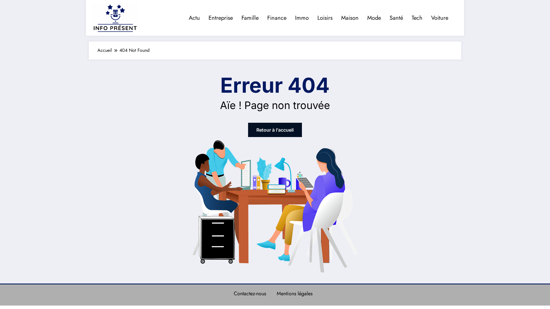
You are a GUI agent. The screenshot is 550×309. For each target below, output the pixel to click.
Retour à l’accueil (275, 130)
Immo (302, 18)
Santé (396, 18)
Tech (417, 18)
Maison (350, 18)
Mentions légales (295, 293)
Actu (194, 18)
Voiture (439, 18)
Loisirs (325, 18)
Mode (374, 18)
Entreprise (221, 18)
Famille (250, 18)
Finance (276, 18)
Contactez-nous (250, 293)
